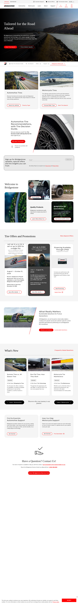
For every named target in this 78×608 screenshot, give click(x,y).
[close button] (77, 597)
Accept (69, 600)
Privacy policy (54, 602)
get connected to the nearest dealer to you (53, 464)
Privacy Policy (55, 165)
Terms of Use (48, 165)
